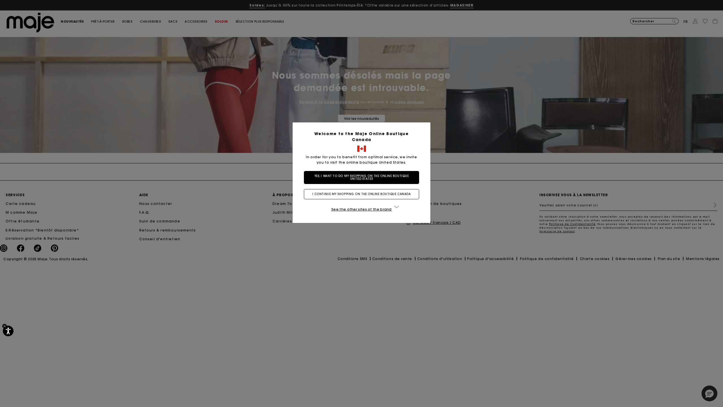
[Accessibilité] (8, 331)
